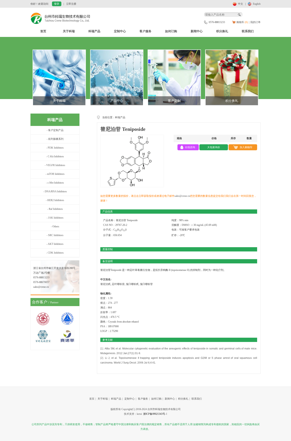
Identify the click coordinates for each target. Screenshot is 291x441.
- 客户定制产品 (55, 130)
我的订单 (255, 22)
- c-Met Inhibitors (55, 182)
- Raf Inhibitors (55, 208)
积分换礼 (222, 31)
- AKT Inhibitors (54, 243)
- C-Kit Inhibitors (55, 156)
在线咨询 (190, 147)
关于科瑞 (69, 31)
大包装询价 (213, 147)
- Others (55, 226)
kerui (139, 413)
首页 (43, 31)
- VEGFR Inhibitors (55, 165)
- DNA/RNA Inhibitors (55, 191)
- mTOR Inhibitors (55, 173)
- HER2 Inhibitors (55, 200)
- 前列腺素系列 (55, 138)
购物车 (242, 22)
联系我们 (248, 31)
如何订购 (171, 31)
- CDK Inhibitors (55, 252)
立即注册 (71, 3)
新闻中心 (197, 31)
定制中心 (120, 31)
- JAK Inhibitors (55, 217)
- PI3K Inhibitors (55, 147)
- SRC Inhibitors (55, 235)
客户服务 (145, 31)
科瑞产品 (94, 31)
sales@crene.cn (182, 195)
